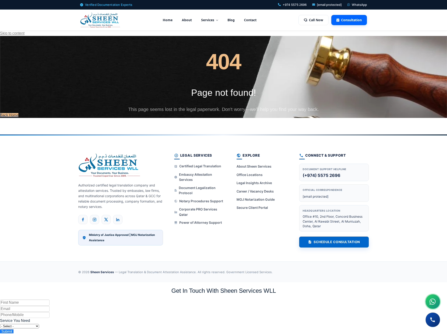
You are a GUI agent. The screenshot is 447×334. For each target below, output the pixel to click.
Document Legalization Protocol (197, 190)
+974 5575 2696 (295, 5)
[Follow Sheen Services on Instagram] (94, 219)
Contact (250, 20)
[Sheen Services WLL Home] (100, 20)
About (187, 20)
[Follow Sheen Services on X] (106, 219)
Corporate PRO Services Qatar (198, 211)
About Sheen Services (254, 166)
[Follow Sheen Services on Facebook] (83, 219)
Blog (231, 20)
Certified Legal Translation (200, 166)
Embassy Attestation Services (195, 177)
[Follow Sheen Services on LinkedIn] (117, 219)
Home (168, 20)
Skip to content (12, 33)
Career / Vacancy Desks (255, 191)
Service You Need (15, 321)
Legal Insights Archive (254, 183)
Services (207, 20)
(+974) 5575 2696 (321, 175)
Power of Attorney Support (200, 222)
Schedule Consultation (337, 242)
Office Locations (250, 175)
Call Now (316, 20)
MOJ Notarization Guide (256, 199)
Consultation (351, 20)
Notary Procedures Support (201, 201)
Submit (6, 331)
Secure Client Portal (252, 208)
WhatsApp (359, 5)
